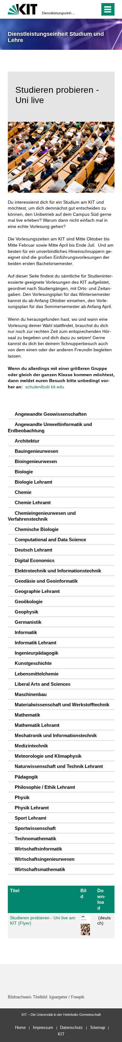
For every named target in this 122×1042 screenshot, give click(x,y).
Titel (14, 890)
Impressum (43, 1027)
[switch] (84, 9)
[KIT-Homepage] (23, 8)
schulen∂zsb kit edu (44, 386)
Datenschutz (71, 1027)
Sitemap (97, 1027)
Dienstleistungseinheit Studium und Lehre (59, 13)
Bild (83, 893)
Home (20, 1027)
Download (101, 899)
